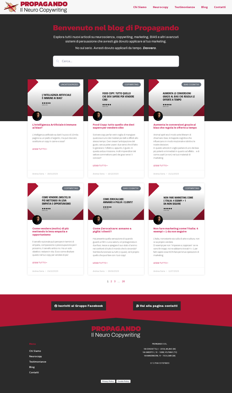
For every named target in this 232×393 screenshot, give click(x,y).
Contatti (220, 7)
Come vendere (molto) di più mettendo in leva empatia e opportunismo (50, 231)
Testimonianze (185, 7)
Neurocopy (160, 7)
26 (123, 281)
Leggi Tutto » (39, 149)
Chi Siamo (140, 7)
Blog (204, 7)
